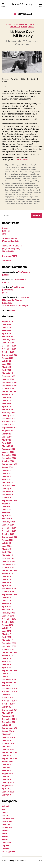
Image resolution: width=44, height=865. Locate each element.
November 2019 (9, 564)
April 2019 (6, 585)
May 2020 (6, 549)
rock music (17, 194)
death (19, 172)
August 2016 (7, 655)
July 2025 (6, 361)
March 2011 (7, 686)
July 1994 (6, 755)
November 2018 (9, 588)
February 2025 (8, 376)
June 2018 (6, 601)
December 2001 (9, 722)
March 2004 (7, 713)
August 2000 (8, 731)
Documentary (22, 24)
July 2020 (6, 543)
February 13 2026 (32, 41)
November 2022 (9, 458)
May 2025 (6, 367)
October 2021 (8, 497)
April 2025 (6, 370)
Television (6, 843)
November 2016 (9, 646)
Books (4, 812)
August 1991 (7, 774)
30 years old (19, 165)
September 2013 (9, 670)
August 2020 (8, 540)
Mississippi (31, 183)
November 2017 (9, 619)
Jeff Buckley (15, 179)
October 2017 (8, 622)
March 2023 (7, 446)
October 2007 (8, 698)
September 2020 (9, 537)
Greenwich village (11, 174)
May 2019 (6, 582)
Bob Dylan (23, 167)
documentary (27, 172)
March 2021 (7, 519)
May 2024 (6, 403)
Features (33, 24)
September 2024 (9, 391)
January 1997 (8, 749)
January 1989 (8, 792)
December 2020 (9, 528)
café (29, 167)
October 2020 (8, 534)
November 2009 (9, 692)
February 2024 (8, 413)
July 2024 (6, 397)
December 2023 (9, 419)
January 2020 (8, 561)
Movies (24, 27)
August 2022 (7, 467)
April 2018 (6, 607)
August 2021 (7, 504)
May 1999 (6, 740)
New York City (31, 188)
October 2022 (8, 461)
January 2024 (8, 416)
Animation (10, 24)
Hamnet (12, 310)
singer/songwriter (11, 197)
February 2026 (8, 340)
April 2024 (6, 406)
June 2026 (7, 328)
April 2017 (6, 637)
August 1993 (7, 761)
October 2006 (8, 704)
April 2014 (6, 667)
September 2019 (9, 570)
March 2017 (7, 640)
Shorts (5, 840)
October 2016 (8, 649)
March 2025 (7, 373)
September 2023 (9, 428)
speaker (12, 199)
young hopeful (34, 204)
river (14, 192)
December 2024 (9, 382)
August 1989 (7, 786)
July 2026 (6, 325)
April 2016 (6, 661)
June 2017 (6, 631)
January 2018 (8, 616)
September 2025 (9, 355)
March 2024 (7, 409)
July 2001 (6, 725)
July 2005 (6, 707)
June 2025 (7, 364)
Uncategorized (8, 852)
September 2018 (9, 595)
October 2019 (8, 567)
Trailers (5, 849)
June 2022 (6, 473)
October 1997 (8, 743)
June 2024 (7, 400)
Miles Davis (22, 183)
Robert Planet (21, 192)
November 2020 (9, 531)
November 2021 (9, 494)
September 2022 (9, 464)
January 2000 (8, 737)
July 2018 (6, 598)
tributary (28, 199)
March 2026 (7, 337)
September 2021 (9, 501)
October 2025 (8, 352)
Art (3, 809)
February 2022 (8, 485)
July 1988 (6, 795)
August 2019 (7, 573)
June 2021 (6, 510)
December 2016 (9, 643)
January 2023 (8, 452)
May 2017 (6, 634)
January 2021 (8, 525)
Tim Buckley (20, 199)
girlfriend (36, 172)
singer (28, 194)
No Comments (23, 44)
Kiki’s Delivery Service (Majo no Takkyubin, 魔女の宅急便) (12, 248)
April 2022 (6, 479)
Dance (5, 815)
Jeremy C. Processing (22, 4)
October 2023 (8, 425)
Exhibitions (7, 821)
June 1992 (6, 767)
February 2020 (8, 558)
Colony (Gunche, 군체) (6, 231)
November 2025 (9, 349)
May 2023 (6, 440)
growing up (23, 174)
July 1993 (6, 764)
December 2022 (9, 455)
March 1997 (7, 746)
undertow (35, 199)
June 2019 (6, 579)
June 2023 (7, 437)
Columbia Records (23, 169)
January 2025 (8, 379)
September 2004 (9, 710)
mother (30, 185)
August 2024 (8, 394)
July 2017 (6, 628)
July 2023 (6, 434)
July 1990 (6, 780)
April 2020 (6, 552)
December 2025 (9, 346)
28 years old (9, 165)
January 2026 (8, 343)
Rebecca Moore (28, 190)
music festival (20, 188)
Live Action (15, 27)
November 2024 (9, 385)
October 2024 (8, 388)
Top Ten (5, 846)
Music (31, 27)
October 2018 (8, 592)
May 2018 (6, 604)
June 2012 (6, 676)
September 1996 (9, 752)
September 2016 (9, 652)
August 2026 (8, 321)
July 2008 (6, 695)
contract (14, 172)
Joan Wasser (20, 181)
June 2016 (6, 658)
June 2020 (7, 546)
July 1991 (6, 777)
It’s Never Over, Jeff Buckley (22, 33)
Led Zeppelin (30, 181)
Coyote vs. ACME (9, 256)
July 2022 (6, 470)
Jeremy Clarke (15, 41)
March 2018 (7, 610)
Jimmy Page (25, 179)
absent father (29, 165)
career (34, 167)
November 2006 (9, 701)
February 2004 (8, 716)
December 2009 (9, 689)
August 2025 (8, 358)
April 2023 (6, 443)
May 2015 (6, 664)
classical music (10, 169)
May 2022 (6, 476)
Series (5, 836)
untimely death (19, 201)
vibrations (32, 201)
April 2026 (6, 334)
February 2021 (8, 522)
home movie (27, 176)
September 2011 (9, 683)
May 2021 (6, 513)
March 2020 (7, 555)
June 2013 (6, 673)
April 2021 (6, 516)
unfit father (9, 201)
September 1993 (9, 758)
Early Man (6, 261)
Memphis (14, 183)
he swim (31, 174)
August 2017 (7, 625)
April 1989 (6, 789)
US (26, 201)
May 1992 (6, 771)
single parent (23, 197)
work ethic (13, 204)
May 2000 (6, 734)
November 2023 (9, 422)
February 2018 (8, 613)
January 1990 (8, 783)
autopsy (12, 167)
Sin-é (24, 194)
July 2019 (6, 576)
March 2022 (7, 482)
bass (17, 167)
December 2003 (9, 719)
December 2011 (9, 680)
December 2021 (9, 491)
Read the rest (22, 159)
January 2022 (8, 488)
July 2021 (6, 507)
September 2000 (9, 728)
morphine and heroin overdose (16, 185)
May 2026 (6, 331)
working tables (22, 204)
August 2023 (8, 431)
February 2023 (8, 449)
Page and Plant (16, 190)
